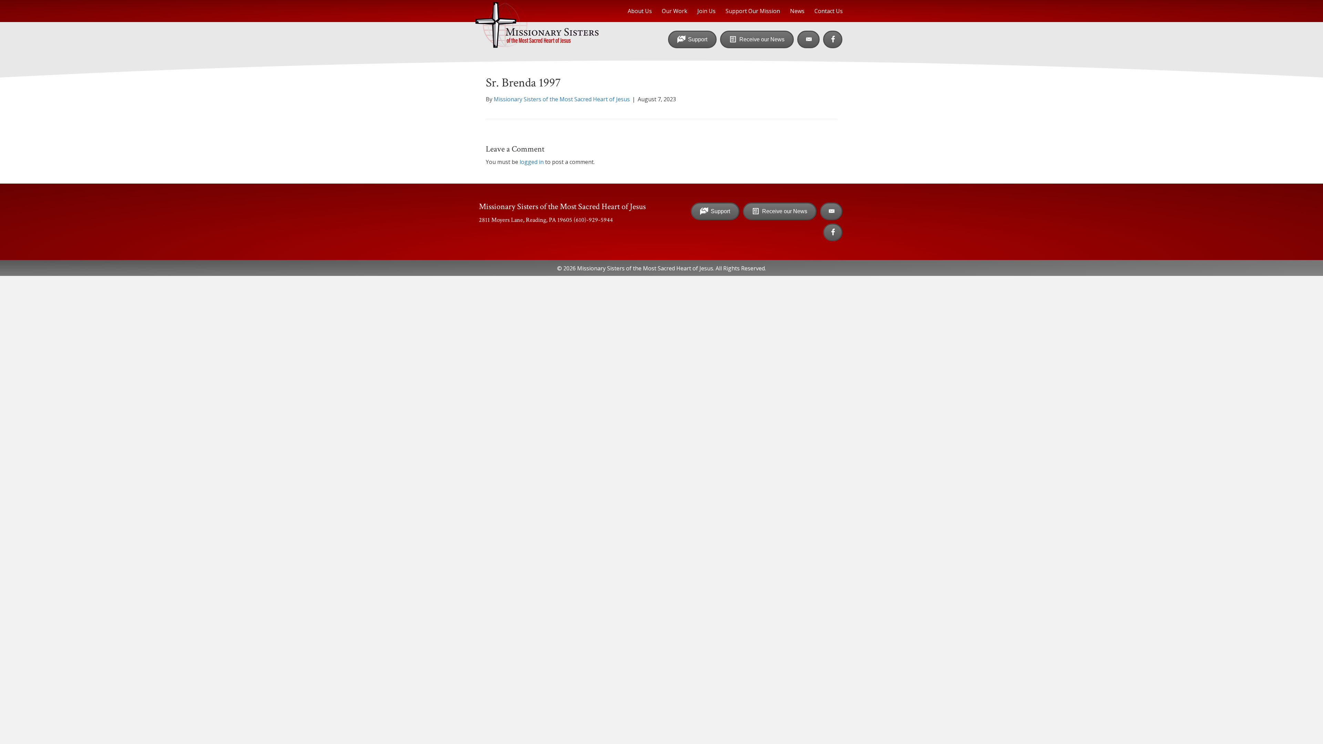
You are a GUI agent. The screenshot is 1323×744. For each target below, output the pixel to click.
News (797, 11)
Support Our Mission (753, 11)
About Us (640, 11)
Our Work (674, 11)
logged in (532, 162)
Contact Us (828, 11)
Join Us (706, 11)
